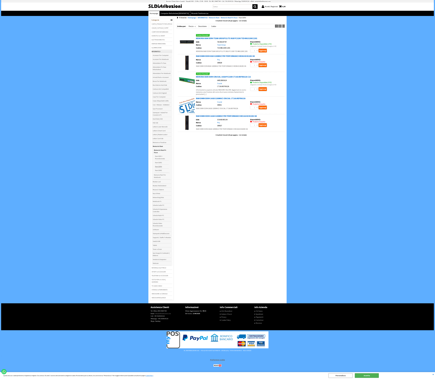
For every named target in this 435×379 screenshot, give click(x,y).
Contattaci (259, 320)
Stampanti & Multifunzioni (161, 233)
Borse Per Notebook (159, 81)
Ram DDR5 (158, 170)
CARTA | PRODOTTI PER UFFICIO (162, 24)
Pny (218, 60)
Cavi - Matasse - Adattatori (161, 105)
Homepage (154, 13)
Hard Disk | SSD (158, 119)
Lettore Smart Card (159, 131)
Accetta (367, 375)
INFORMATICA (156, 51)
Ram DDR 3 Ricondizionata (160, 157)
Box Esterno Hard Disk (160, 85)
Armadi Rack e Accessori (161, 77)
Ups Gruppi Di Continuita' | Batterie (161, 254)
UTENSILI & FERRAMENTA (160, 290)
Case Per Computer (159, 97)
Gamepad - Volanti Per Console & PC (160, 114)
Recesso (259, 323)
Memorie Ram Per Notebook (160, 176)
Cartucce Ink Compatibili (161, 89)
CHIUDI (433, 374)
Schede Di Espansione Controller (160, 210)
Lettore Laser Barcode (160, 127)
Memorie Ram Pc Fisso (160, 151)
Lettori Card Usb (158, 138)
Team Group (221, 45)
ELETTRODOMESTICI (158, 40)
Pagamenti (259, 317)
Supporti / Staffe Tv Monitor (162, 237)
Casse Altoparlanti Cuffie (161, 101)
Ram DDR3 (158, 163)
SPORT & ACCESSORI (159, 272)
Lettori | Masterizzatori (160, 134)
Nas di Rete (156, 193)
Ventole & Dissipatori (159, 259)
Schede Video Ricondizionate (158, 224)
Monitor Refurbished (159, 186)
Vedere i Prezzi (226, 314)
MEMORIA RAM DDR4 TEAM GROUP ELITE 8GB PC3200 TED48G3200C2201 (226, 38)
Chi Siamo (259, 311)
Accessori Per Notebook (161, 59)
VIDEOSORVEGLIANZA (159, 298)
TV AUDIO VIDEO (157, 286)
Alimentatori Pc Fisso (159, 63)
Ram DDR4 (158, 167)
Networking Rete (158, 197)
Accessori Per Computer (161, 55)
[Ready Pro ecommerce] (217, 365)
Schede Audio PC (158, 205)
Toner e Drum (157, 249)
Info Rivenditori (226, 311)
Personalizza (341, 375)
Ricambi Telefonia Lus (199, 13)
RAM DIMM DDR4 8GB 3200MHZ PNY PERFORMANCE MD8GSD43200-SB (225, 56)
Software (156, 230)
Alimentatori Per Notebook (162, 73)
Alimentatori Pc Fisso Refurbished (159, 68)
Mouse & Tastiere (158, 190)
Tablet (155, 245)
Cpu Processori (158, 109)
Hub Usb (155, 123)
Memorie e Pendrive (159, 142)
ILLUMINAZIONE (157, 48)
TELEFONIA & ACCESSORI (160, 276)
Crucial (219, 83)
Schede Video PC (158, 219)
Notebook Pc (157, 201)
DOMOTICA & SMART (158, 36)
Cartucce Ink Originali (160, 93)
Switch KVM (156, 241)
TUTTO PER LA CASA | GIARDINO (159, 281)
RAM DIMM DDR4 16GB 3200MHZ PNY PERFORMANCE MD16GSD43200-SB (226, 116)
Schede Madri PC (158, 215)
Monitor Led (157, 182)
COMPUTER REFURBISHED (160, 32)
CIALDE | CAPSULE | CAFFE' (160, 28)
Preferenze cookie (217, 360)
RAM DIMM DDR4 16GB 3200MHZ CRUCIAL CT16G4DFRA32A (220, 98)
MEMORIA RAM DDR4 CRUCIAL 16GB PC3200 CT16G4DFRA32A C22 (223, 77)
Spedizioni (259, 314)
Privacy (223, 317)
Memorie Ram (158, 146)
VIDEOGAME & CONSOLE (160, 294)
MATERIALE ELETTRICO (159, 268)
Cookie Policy (149, 375)
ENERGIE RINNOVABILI (159, 44)
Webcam (156, 263)
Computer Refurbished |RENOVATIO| (175, 13)
